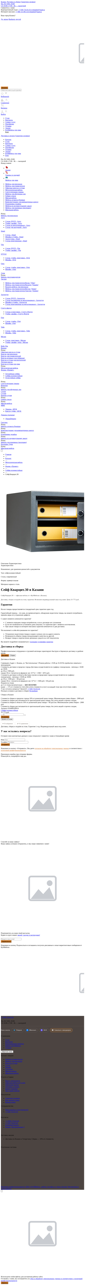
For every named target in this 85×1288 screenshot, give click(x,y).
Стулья (3, 393)
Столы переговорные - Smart (16, 241)
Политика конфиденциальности (13, 1187)
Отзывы (8, 126)
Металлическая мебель (13, 190)
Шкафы (8, 1067)
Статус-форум (6, 308)
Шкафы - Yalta (10, 333)
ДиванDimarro (10, 419)
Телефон (4, 742)
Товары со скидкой (12, 175)
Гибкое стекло (10, 196)
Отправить (5, 744)
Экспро (4, 279)
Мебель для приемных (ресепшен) (18, 208)
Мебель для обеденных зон (15, 194)
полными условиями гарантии (41, 642)
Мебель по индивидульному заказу (18, 206)
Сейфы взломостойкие (13, 376)
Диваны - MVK (11, 409)
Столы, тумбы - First (13, 321)
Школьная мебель (12, 210)
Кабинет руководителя (13, 1059)
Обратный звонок (12, 1085)
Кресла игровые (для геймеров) (13, 358)
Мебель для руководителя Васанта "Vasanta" (22, 285)
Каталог (4, 88)
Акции (8, 128)
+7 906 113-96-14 (21, 12)
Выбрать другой (15, 19)
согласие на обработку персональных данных (52, 748)
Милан (3, 337)
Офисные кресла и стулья (15, 188)
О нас (7, 118)
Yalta (2, 327)
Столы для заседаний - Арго (16, 227)
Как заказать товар (12, 1100)
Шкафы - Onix (10, 269)
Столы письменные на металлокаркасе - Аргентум (24, 300)
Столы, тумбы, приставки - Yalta (17, 331)
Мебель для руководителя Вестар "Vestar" (21, 289)
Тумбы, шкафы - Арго (13, 223)
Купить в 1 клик (7, 719)
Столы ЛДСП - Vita (12, 248)
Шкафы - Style (10, 260)
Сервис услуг (10, 122)
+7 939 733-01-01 (24, 10)
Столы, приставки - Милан (15, 340)
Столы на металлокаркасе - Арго (17, 225)
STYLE (4, 254)
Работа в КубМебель (13, 1046)
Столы (3, 391)
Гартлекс (4, 422)
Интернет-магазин (8, 12)
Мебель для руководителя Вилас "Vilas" (20, 283)
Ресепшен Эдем (7, 444)
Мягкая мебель (10, 198)
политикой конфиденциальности (13, 750)
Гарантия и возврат (28, 2)
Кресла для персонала (9, 354)
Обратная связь (7, 1052)
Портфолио (9, 124)
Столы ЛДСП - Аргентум (15, 298)
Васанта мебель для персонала (16, 287)
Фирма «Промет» (7, 370)
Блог (7, 132)
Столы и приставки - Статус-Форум (19, 312)
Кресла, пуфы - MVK (13, 411)
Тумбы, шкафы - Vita (13, 250)
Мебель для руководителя (15, 186)
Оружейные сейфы (12, 374)
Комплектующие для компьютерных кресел (21, 202)
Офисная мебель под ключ (15, 1083)
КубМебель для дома (13, 130)
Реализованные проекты (14, 1044)
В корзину (5, 717)
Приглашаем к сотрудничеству (16, 1110)
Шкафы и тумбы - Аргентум (16, 302)
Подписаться (6, 941)
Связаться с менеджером (61, 1030)
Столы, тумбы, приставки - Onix (17, 267)
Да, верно (4, 19)
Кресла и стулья (11, 1063)
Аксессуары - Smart (12, 239)
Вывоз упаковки (11, 1089)
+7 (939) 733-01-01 (12, 1121)
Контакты (9, 120)
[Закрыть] (2, 450)
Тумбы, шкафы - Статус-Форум (17, 314)
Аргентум (4, 295)
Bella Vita (4, 346)
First (2, 318)
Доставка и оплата (8, 136)
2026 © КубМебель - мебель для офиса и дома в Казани (46, 1187)
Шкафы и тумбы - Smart (14, 237)
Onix (2, 264)
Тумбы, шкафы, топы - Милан (16, 342)
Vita (2, 245)
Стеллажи (9, 1069)
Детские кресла (7, 362)
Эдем (3, 273)
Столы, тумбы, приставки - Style (17, 258)
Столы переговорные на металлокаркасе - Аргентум (25, 304)
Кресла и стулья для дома (10, 364)
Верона (3, 348)
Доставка (5, 655)
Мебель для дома (11, 180)
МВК (3, 405)
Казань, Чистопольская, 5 (14, 1127)
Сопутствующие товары (14, 192)
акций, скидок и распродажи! (29, 935)
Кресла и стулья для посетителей (13, 360)
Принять (4, 1283)
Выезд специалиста (12, 1081)
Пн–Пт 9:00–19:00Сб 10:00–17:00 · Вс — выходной (13, 5)
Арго (3, 218)
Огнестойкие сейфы (13, 378)
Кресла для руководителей (11, 356)
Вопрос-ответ (10, 1102)
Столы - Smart (10, 235)
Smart (3, 231)
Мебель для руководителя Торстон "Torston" (22, 291)
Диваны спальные (8, 415)
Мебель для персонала (13, 184)
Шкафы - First (10, 323)
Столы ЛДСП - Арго (13, 221)
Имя (2, 740)
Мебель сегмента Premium (15, 200)
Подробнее (33, 691)
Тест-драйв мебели (12, 1091)
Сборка (12, 655)
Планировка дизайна (13, 204)
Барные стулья (6, 395)
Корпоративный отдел (9, 10)
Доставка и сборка (13, 2)
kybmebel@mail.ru (38, 10)
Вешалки (4, 385)
